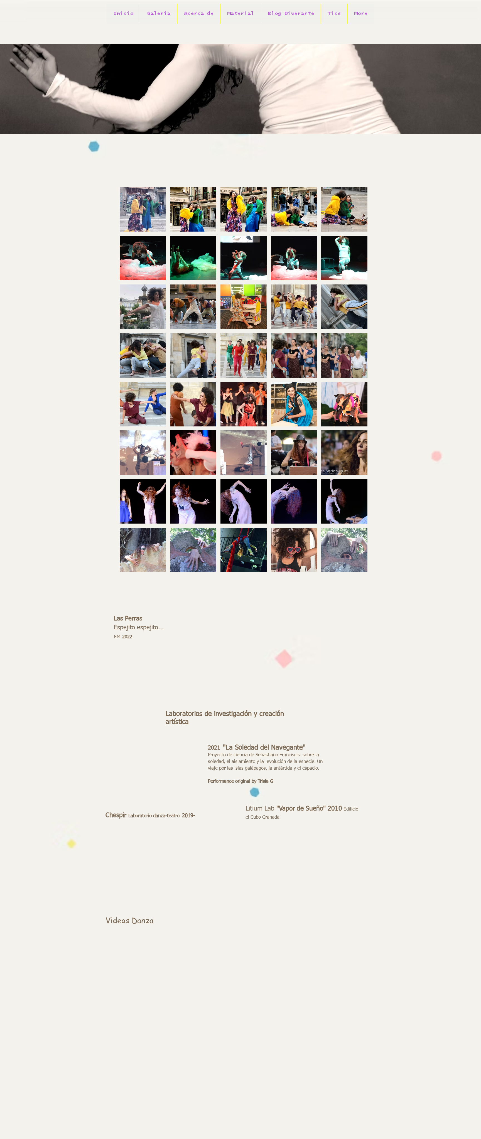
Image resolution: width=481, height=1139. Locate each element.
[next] (357, 383)
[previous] (129, 383)
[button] (198, 14)
